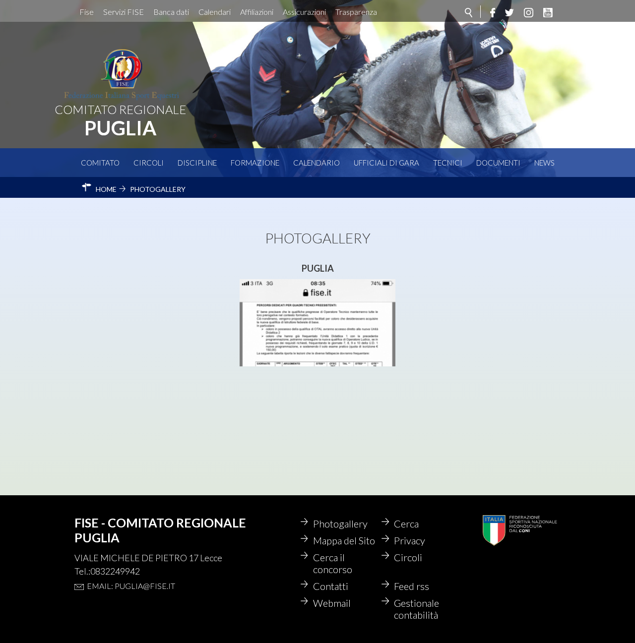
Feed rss (411, 586)
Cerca (406, 523)
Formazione (255, 162)
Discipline (197, 162)
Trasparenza (356, 11)
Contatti (330, 586)
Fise (86, 11)
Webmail (332, 603)
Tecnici (447, 162)
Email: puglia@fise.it (131, 585)
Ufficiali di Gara (386, 162)
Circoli (148, 162)
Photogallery (340, 523)
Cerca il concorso (332, 563)
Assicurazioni (304, 11)
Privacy (409, 540)
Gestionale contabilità (416, 609)
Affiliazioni (256, 11)
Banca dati (171, 11)
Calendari (214, 11)
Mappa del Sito (344, 540)
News (544, 162)
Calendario (316, 162)
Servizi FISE (123, 11)
